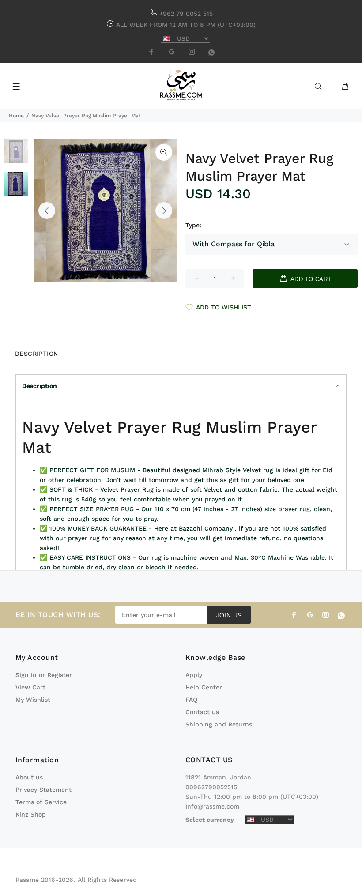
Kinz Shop (30, 814)
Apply (193, 674)
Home (16, 116)
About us (29, 777)
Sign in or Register (43, 674)
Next (163, 210)
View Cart (30, 687)
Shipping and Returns (218, 724)
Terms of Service (41, 801)
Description (39, 385)
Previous (46, 210)
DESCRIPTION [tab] (36, 353)
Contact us (202, 711)
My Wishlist (32, 699)
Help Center (203, 687)
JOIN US (229, 615)
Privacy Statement (43, 789)
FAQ (191, 699)
